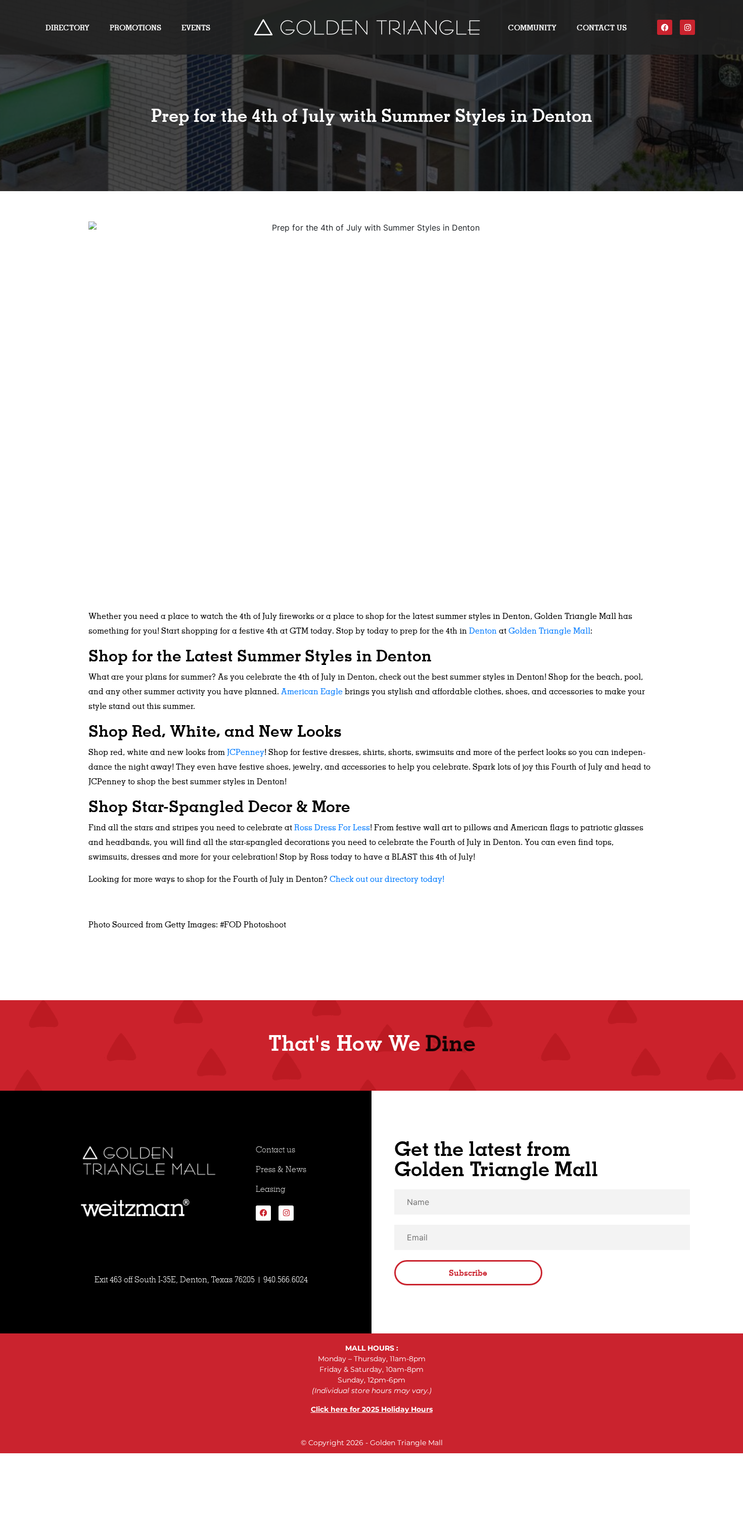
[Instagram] (687, 27)
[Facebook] (664, 27)
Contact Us (602, 27)
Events (195, 27)
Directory (67, 27)
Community (532, 27)
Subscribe (468, 1273)
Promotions (135, 27)
